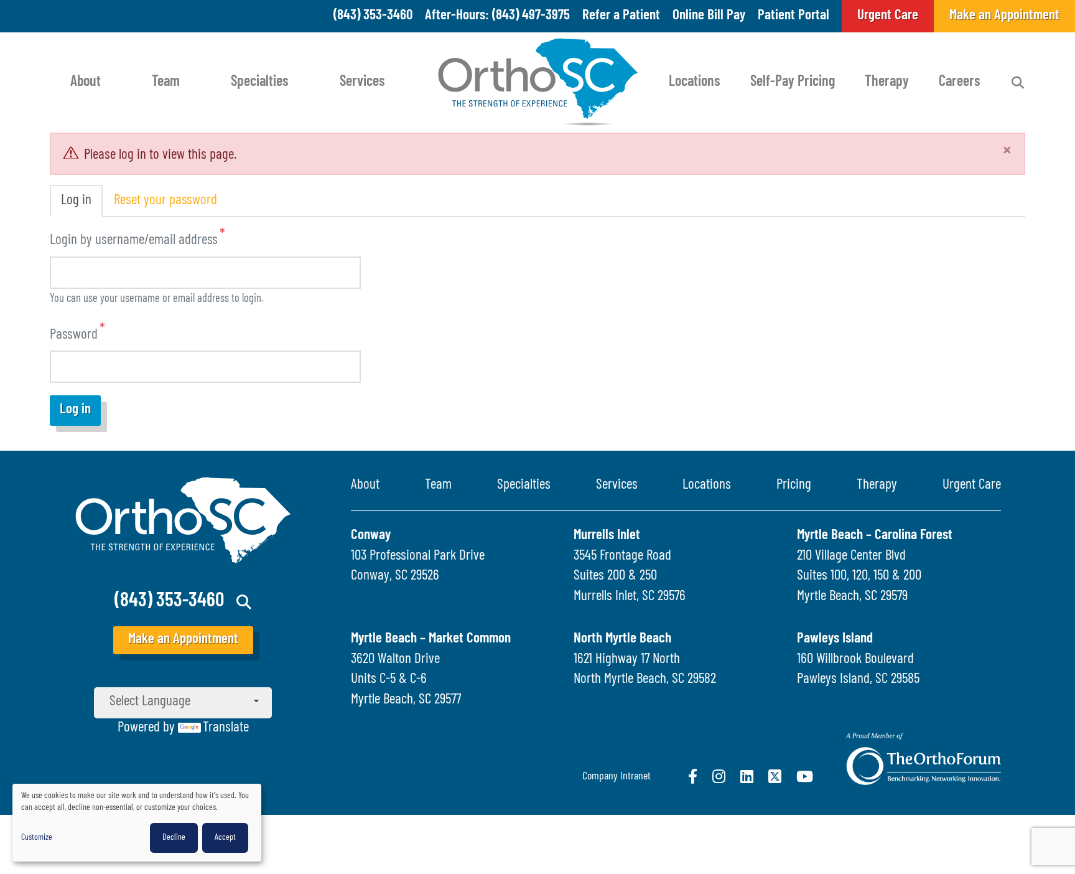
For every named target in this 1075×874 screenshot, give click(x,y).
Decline (173, 837)
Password (74, 334)
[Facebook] (693, 776)
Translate (226, 728)
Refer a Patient (621, 16)
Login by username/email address (134, 240)
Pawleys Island (835, 639)
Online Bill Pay (708, 16)
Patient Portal (793, 16)
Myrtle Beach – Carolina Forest (874, 536)
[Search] (1018, 83)
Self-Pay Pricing (792, 82)
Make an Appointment (183, 639)
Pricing (793, 485)
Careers (959, 82)
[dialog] (136, 823)
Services (362, 82)
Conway (371, 536)
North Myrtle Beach (622, 639)
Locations (694, 82)
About (85, 82)
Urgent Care (971, 485)
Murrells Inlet (607, 536)
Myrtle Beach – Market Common (431, 639)
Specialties (260, 82)
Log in (76, 201)
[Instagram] (719, 776)
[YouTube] (804, 776)
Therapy (887, 82)
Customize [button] (36, 837)
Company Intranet (616, 776)
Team (166, 82)
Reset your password (165, 201)
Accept (225, 837)
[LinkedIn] (747, 776)
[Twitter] (775, 776)
